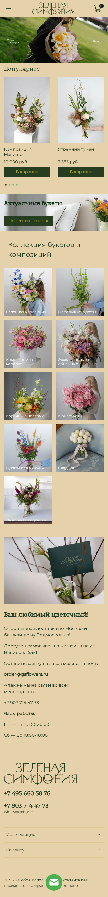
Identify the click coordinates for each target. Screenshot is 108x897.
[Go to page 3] (13, 185)
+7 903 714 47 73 (26, 805)
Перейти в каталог (28, 220)
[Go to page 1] (6, 185)
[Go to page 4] (17, 185)
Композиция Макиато (18, 152)
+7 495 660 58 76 (27, 793)
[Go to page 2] (9, 185)
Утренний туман (76, 149)
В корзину (27, 171)
